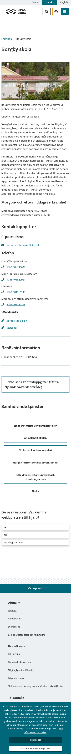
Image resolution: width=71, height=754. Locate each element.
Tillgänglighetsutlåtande (20, 670)
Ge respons (34, 588)
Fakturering (14, 653)
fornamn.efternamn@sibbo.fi (23, 245)
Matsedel (12, 327)
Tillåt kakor (35, 739)
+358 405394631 (16, 267)
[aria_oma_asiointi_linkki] (56, 11)
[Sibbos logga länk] (16, 13)
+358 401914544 (16, 292)
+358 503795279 (16, 304)
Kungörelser (14, 618)
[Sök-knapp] (47, 11)
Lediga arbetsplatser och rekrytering (26, 634)
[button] (35, 527)
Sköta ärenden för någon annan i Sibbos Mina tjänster (35, 686)
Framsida (6, 38)
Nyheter (12, 610)
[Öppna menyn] (65, 11)
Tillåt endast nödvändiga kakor (35, 748)
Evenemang (14, 626)
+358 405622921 (16, 279)
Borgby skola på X (17, 320)
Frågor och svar (16, 678)
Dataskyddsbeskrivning (20, 662)
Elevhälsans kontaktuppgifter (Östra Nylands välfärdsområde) (32, 384)
